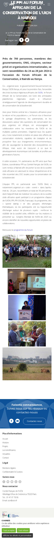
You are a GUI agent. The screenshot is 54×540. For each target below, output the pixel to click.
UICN (40, 92)
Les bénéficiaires (9, 450)
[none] (42, 4)
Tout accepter (9, 530)
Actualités (6, 454)
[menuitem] (42, 4)
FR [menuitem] (41, 4)
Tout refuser (23, 530)
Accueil (5, 439)
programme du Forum (23, 230)
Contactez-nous (34, 421)
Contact (6, 457)
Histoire (6, 442)
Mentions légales (9, 468)
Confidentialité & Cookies (13, 472)
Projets (5, 446)
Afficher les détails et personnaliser (17, 535)
